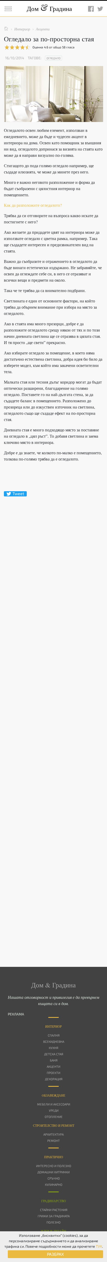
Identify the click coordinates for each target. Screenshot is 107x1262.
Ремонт (53, 1140)
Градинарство (53, 1201)
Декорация (53, 1079)
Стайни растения (53, 1210)
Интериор (53, 1026)
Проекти (53, 1073)
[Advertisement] (53, 722)
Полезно (53, 1222)
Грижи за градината (54, 1216)
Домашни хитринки (53, 1172)
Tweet (18, 493)
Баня (53, 1060)
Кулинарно (53, 1184)
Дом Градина (49, 8)
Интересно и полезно (53, 1166)
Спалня (53, 1035)
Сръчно (54, 1178)
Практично (53, 1157)
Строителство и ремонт (53, 1125)
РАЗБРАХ (55, 1254)
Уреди (53, 1110)
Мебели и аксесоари (53, 1104)
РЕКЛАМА (16, 1014)
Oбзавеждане (53, 1095)
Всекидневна (53, 1041)
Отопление (54, 1116)
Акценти (53, 1066)
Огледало (53, 58)
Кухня (53, 1048)
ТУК (99, 1246)
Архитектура (53, 1134)
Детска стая (53, 1054)
